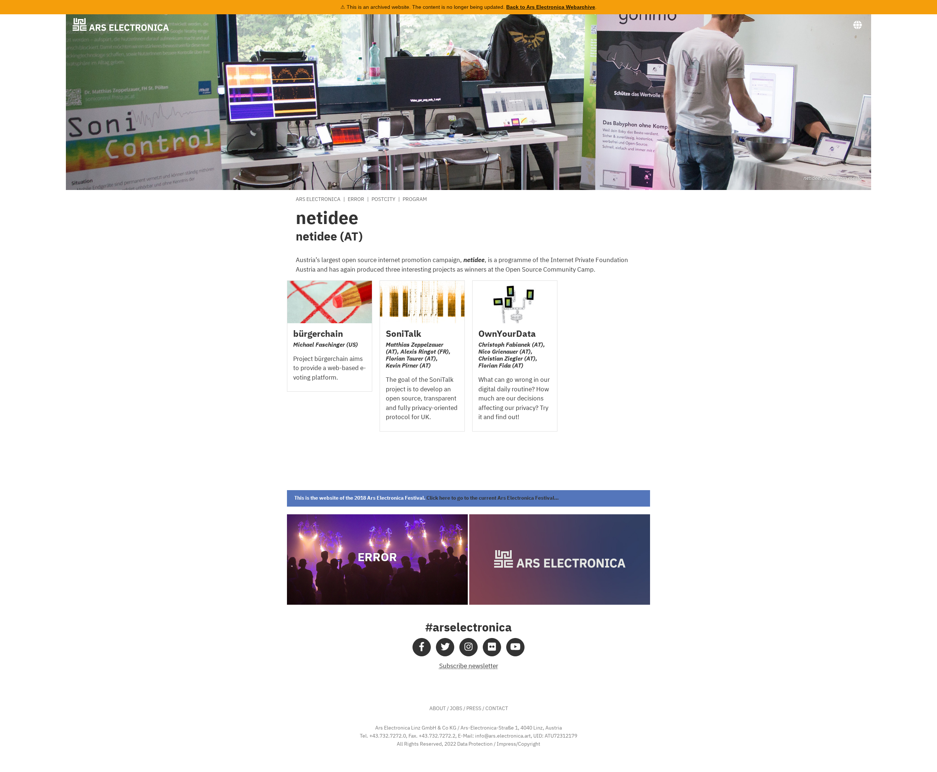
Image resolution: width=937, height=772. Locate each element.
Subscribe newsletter (468, 666)
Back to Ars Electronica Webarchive (550, 7)
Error (356, 199)
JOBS (456, 708)
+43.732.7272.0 (387, 736)
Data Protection (475, 744)
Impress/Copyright (518, 744)
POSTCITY (383, 199)
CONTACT (496, 708)
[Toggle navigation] (857, 25)
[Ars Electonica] (127, 24)
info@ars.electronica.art (503, 736)
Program (415, 199)
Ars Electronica (318, 199)
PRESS (473, 708)
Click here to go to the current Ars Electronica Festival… (492, 498)
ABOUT (437, 708)
